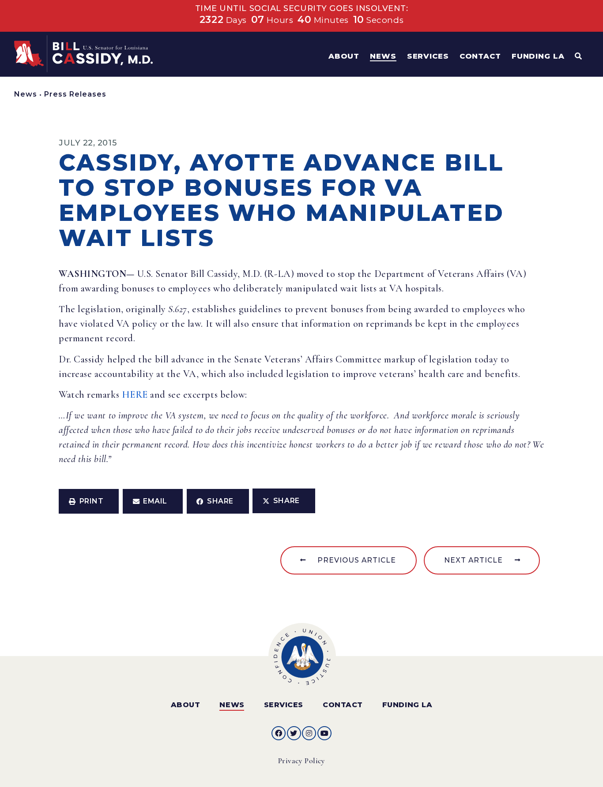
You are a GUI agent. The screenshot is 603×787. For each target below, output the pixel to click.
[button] (89, 501)
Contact (343, 705)
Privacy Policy (301, 760)
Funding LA (407, 705)
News (25, 94)
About (185, 705)
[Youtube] (324, 733)
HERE (135, 394)
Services (283, 705)
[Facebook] (278, 733)
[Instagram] (309, 733)
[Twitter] (294, 733)
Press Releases (75, 94)
